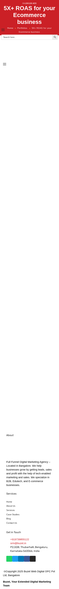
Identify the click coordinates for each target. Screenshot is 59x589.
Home (9, 502)
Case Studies (12, 514)
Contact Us (11, 523)
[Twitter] (15, 559)
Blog (8, 519)
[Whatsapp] (9, 559)
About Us (10, 506)
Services (10, 510)
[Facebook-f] (27, 559)
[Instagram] (33, 559)
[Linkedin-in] (21, 559)
